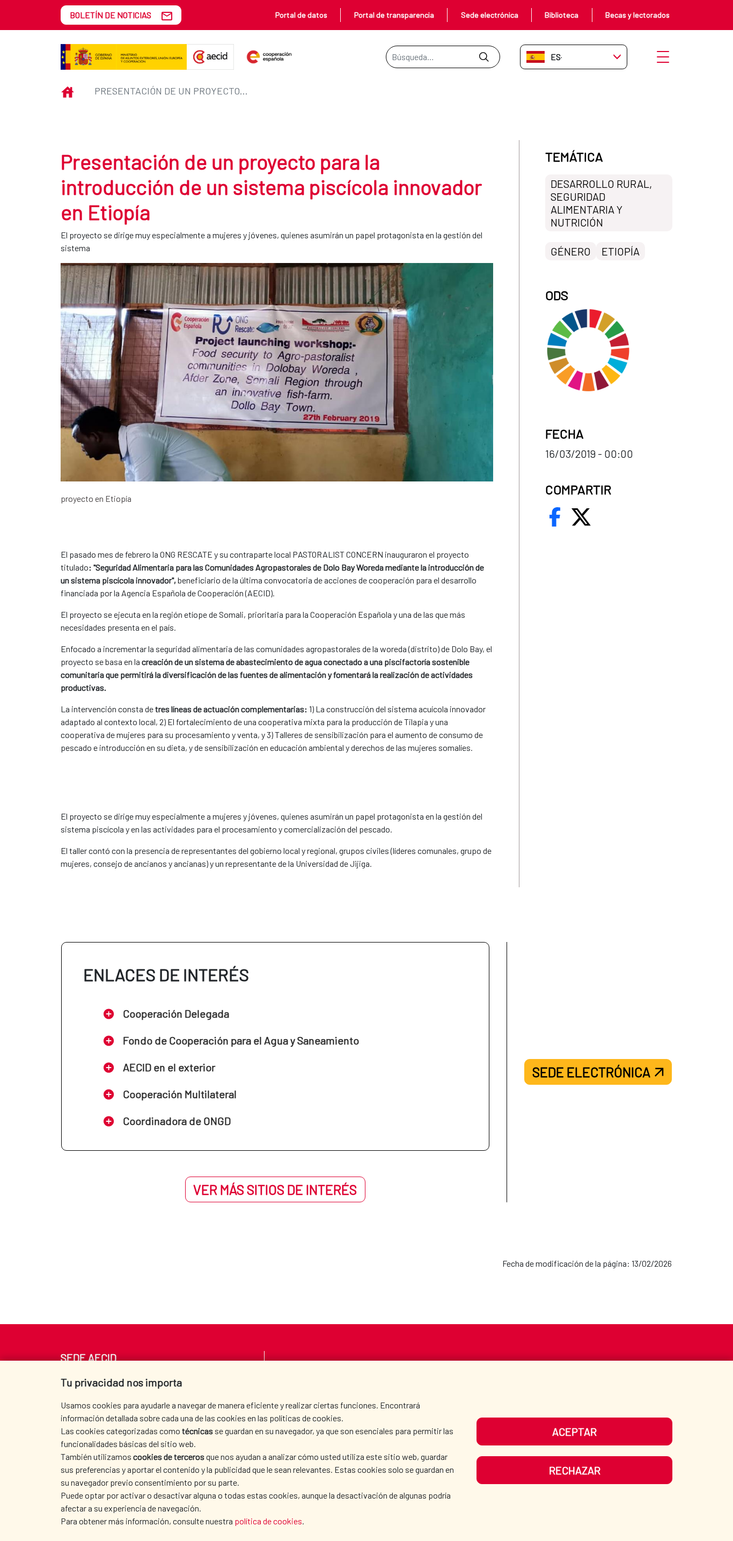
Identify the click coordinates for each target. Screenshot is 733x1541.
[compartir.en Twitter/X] (581, 517)
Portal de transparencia (394, 14)
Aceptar (574, 1431)
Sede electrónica (489, 14)
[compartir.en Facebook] (555, 517)
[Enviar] (484, 57)
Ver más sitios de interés (275, 1189)
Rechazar (574, 1470)
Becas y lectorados (637, 14)
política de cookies (268, 1521)
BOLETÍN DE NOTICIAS (110, 15)
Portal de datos (301, 14)
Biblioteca (561, 14)
